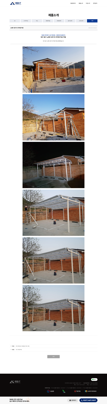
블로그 (95, 379)
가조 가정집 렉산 (19, 349)
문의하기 (73, 400)
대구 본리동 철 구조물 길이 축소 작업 (22, 346)
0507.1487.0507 (89, 400)
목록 (53, 356)
